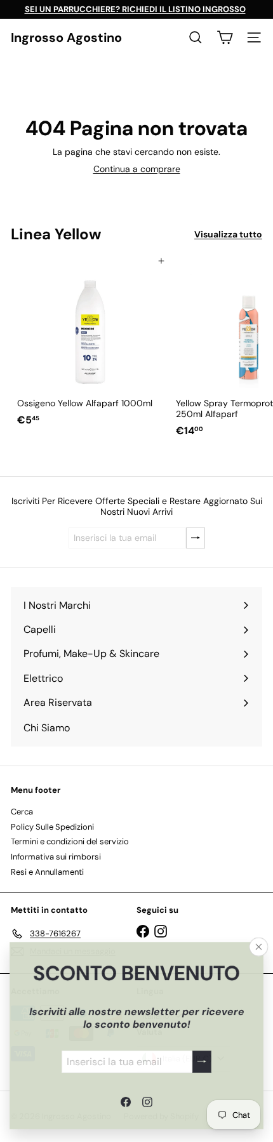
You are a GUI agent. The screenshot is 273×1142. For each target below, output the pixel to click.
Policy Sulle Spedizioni (52, 826)
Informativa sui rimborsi (56, 856)
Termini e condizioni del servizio (70, 841)
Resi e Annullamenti (47, 871)
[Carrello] (224, 37)
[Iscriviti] (201, 1061)
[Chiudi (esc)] (259, 946)
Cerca (22, 811)
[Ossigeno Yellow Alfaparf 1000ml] (90, 346)
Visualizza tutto (228, 234)
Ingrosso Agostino (66, 37)
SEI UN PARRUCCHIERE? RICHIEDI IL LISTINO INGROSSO (135, 9)
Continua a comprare (136, 169)
